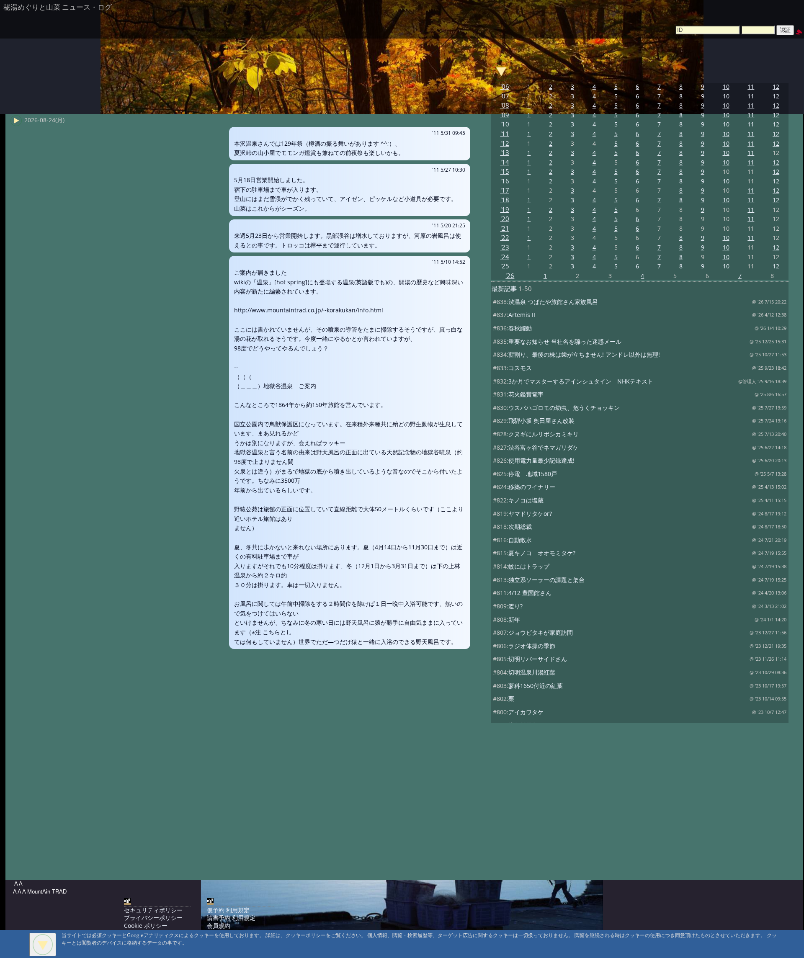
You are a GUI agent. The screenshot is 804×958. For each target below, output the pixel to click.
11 (750, 86)
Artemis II (521, 315)
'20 (504, 218)
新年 (514, 619)
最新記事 (504, 288)
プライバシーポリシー (153, 918)
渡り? (515, 606)
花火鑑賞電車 (526, 394)
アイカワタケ (526, 712)
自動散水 (520, 540)
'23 (504, 247)
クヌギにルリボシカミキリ (543, 434)
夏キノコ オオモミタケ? (541, 553)
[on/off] (501, 70)
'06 (504, 86)
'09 (504, 115)
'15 (504, 171)
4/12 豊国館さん (529, 593)
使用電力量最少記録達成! (541, 460)
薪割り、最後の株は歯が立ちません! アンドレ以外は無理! (584, 354)
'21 (504, 228)
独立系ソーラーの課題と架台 (546, 580)
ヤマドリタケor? (530, 514)
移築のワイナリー (531, 487)
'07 (504, 96)
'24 (504, 256)
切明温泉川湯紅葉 (531, 672)
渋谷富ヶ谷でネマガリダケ (543, 447)
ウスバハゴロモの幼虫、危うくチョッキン (564, 408)
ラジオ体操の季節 (531, 646)
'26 (509, 275)
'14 (504, 162)
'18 (504, 200)
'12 (504, 143)
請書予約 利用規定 (231, 918)
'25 (504, 266)
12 (776, 86)
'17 (504, 190)
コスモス (520, 368)
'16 (504, 181)
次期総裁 (520, 527)
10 (726, 86)
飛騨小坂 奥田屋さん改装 (541, 421)
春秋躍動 (520, 328)
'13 (504, 152)
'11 (504, 133)
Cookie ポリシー (146, 926)
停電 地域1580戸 (532, 474)
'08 (504, 105)
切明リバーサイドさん (537, 659)
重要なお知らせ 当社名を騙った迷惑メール (564, 341)
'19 (504, 209)
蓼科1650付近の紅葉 (535, 686)
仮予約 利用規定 (228, 910)
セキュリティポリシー (153, 910)
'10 (504, 124)
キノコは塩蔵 (526, 500)
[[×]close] (43, 944)
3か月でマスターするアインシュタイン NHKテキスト (580, 381)
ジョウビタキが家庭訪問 (540, 632)
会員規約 (218, 926)
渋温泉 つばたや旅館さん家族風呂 (553, 302)
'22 (504, 237)
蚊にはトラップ (528, 566)
